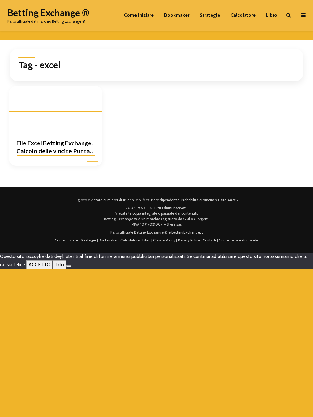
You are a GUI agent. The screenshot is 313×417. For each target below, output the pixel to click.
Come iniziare (139, 15)
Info (59, 264)
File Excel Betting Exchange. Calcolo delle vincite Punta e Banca (55, 148)
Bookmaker (176, 15)
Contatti (209, 240)
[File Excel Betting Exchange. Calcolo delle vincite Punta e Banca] (55, 108)
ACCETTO (39, 264)
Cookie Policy (164, 240)
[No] (68, 266)
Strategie (210, 15)
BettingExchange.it (187, 232)
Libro (271, 15)
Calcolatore (243, 15)
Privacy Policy (189, 240)
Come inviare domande (238, 240)
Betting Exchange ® (48, 12)
